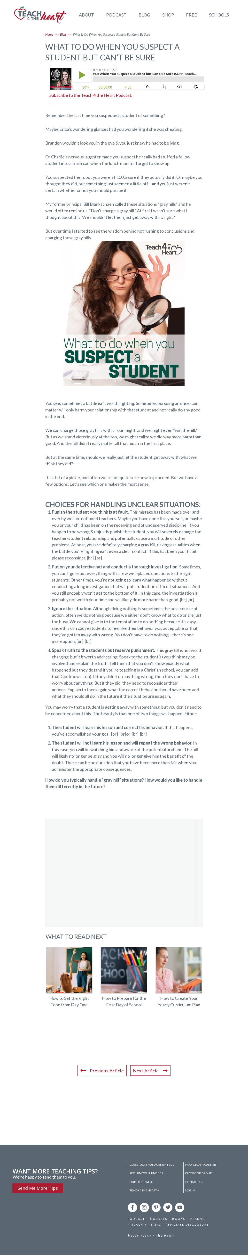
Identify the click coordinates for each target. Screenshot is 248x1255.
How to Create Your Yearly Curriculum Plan (179, 980)
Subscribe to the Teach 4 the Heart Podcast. (90, 95)
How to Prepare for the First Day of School (124, 980)
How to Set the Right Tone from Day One (69, 980)
